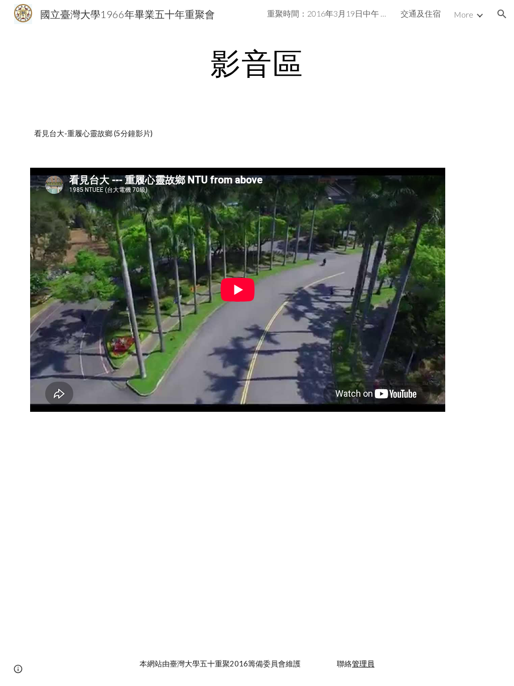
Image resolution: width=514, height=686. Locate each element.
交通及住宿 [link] (421, 13)
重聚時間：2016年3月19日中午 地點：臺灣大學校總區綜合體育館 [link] (327, 13)
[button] (502, 14)
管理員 (363, 663)
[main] (257, 62)
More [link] (463, 14)
